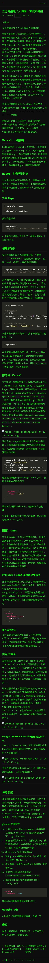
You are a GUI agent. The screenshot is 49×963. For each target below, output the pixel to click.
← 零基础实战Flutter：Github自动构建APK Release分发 (13, 949)
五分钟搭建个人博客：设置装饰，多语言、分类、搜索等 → (35, 949)
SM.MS (20, 548)
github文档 (18, 836)
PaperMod (31, 283)
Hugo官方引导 (31, 187)
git (43, 236)
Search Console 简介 (14, 745)
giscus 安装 (15, 852)
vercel (20, 147)
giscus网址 (36, 817)
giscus (19, 810)
